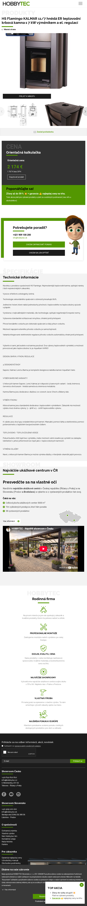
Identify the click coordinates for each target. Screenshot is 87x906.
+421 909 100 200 (22, 234)
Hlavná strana (10, 29)
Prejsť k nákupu (27, 96)
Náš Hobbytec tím (9, 836)
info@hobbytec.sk (20, 238)
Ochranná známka (9, 831)
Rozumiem (43, 896)
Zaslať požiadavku (45, 132)
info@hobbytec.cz (9, 780)
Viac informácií (9, 521)
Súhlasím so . (22, 746)
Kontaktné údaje (9, 839)
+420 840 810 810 (9, 777)
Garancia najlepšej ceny (12, 858)
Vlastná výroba (8, 833)
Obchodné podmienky (11, 863)
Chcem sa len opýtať (39, 253)
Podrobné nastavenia (43, 901)
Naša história (7, 842)
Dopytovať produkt (16, 177)
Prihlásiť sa (77, 761)
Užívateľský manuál (10, 860)
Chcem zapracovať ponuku (39, 244)
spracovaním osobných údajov (28, 746)
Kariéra (5, 844)
